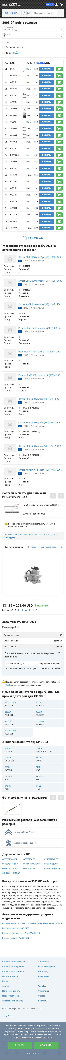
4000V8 (40, 713)
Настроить (33, 1053)
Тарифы (42, 986)
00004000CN (10, 732)
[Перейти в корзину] (62, 4)
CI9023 (44, 750)
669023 (8, 750)
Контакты (42, 1001)
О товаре (31, 547)
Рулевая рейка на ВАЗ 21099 (15, 938)
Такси (8, 53)
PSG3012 (9, 768)
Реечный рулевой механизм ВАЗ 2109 (45, 923)
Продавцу (43, 971)
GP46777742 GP (51, 859)
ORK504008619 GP (31, 864)
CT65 (38, 768)
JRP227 (39, 787)
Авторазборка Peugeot (25, 843)
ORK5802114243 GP (11, 873)
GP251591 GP (29, 868)
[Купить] (59, 69)
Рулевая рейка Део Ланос (14, 923)
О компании (43, 991)
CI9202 (8, 787)
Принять (19, 1045)
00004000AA (10, 704)
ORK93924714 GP (10, 864)
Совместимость (48, 547)
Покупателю (44, 976)
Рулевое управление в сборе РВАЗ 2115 (21, 933)
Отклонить (46, 1045)
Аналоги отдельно (14, 47)
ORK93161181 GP (10, 868)
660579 (13, 75)
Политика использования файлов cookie (33, 1037)
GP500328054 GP (9, 859)
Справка (42, 996)
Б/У (7, 42)
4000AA (13, 109)
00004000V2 (41, 723)
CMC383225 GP (51, 864)
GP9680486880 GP (52, 868)
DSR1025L (14, 155)
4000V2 (40, 704)
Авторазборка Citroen (24, 832)
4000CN (13, 221)
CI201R (13, 82)
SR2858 (39, 778)
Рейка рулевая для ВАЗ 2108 (15, 928)
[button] (50, 4)
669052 (13, 142)
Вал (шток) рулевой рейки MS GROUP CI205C (42, 505)
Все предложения (14, 547)
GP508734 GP (29, 859)
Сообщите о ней (12, 685)
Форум (5, 986)
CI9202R (13, 201)
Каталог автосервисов (13, 966)
